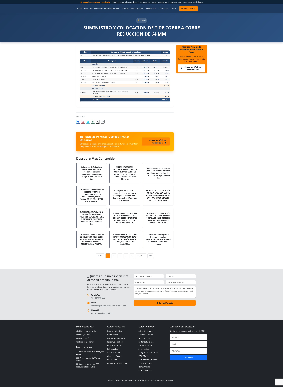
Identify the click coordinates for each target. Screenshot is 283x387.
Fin (150, 256)
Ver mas (140, 256)
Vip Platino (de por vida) (86, 331)
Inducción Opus (114, 352)
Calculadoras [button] (163, 8)
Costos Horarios (137, 8)
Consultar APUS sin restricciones (157, 141)
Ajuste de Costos (114, 356)
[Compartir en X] (98, 122)
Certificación (112, 334)
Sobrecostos (112, 349)
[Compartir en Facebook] (78, 122)
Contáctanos (189, 8)
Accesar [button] (173, 8)
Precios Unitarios (114, 331)
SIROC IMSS (112, 359)
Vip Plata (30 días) (83, 338)
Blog (86, 8)
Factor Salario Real (115, 342)
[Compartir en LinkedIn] (88, 122)
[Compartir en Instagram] (83, 122)
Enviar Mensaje (166, 303)
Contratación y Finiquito (117, 363)
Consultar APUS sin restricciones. (190, 2)
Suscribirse (188, 357)
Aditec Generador (145, 331)
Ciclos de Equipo (145, 370)
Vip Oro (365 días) (83, 334)
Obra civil (142, 20)
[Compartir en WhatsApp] (93, 122)
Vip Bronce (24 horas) (85, 342)
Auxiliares (125, 8)
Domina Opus (144, 338)
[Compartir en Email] (103, 122)
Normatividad (144, 367)
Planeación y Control (116, 338)
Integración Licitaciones (148, 352)
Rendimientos (151, 8)
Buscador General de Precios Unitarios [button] (104, 8)
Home (79, 8)
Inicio (100, 256)
